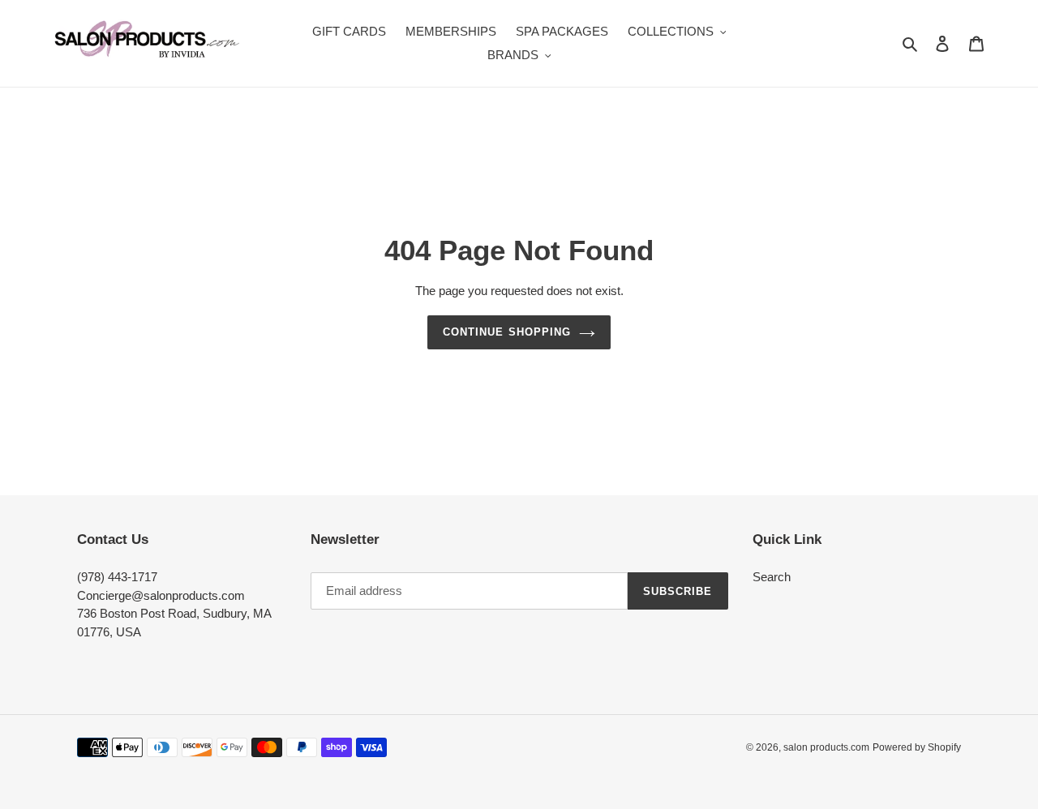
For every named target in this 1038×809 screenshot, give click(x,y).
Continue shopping (507, 332)
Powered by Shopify (917, 747)
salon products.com (826, 747)
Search (772, 577)
